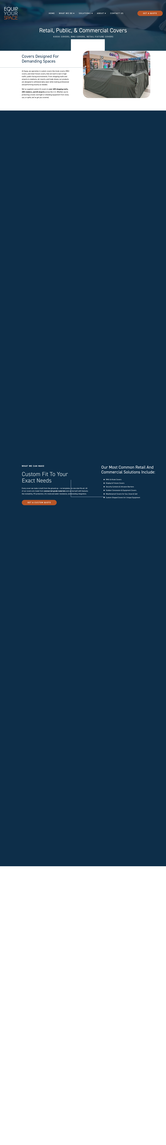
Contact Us (117, 13)
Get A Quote (150, 13)
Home (52, 13)
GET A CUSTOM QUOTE (39, 502)
